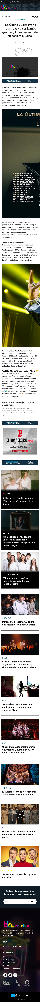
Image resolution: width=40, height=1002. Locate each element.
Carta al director (9, 960)
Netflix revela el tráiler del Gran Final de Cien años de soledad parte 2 (19, 834)
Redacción (7, 957)
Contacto (6, 966)
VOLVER (34, 17)
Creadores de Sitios (25, 999)
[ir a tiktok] (5, 975)
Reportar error (9, 963)
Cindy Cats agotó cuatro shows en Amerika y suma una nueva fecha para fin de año (18, 750)
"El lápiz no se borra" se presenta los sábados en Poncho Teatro (16, 581)
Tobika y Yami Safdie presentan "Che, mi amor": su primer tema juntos (18, 501)
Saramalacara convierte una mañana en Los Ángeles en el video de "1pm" (17, 707)
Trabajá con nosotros (11, 969)
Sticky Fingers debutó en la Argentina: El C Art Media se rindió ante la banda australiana (19, 664)
